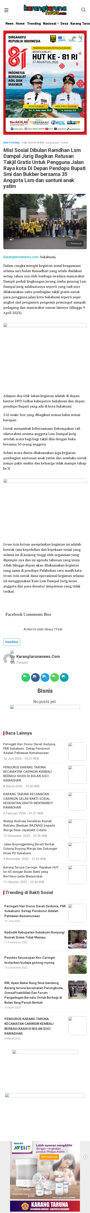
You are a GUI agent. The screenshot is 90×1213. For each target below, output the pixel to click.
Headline (11, 642)
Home (20, 23)
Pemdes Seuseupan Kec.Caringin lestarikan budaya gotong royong (29, 960)
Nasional (49, 23)
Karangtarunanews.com (20, 257)
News (9, 23)
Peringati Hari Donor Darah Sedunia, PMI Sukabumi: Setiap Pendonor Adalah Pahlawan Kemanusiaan (35, 911)
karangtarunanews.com (38, 657)
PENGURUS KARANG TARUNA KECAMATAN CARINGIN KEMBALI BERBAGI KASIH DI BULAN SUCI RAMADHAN (29, 1026)
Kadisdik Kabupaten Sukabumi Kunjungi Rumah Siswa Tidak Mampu (34, 935)
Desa (64, 23)
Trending (34, 23)
